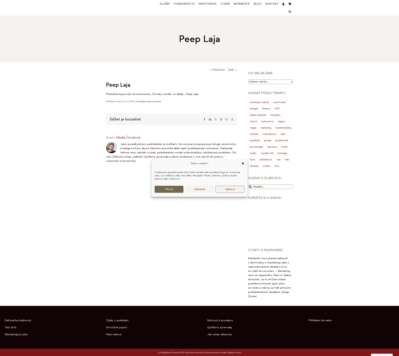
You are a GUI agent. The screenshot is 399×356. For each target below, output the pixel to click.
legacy (281, 121)
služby (253, 153)
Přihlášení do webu (320, 320)
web (287, 159)
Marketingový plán (16, 334)
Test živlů (10, 327)
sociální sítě (267, 153)
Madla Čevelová (116, 101)
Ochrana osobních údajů (215, 352)
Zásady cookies (234, 352)
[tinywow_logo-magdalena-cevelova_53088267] (121, 4)
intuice (253, 121)
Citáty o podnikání (117, 320)
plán (283, 134)
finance (266, 108)
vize (278, 159)
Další (231, 70)
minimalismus (270, 134)
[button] (242, 163)
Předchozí (218, 70)
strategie (282, 153)
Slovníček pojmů (116, 327)
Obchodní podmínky (194, 352)
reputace (272, 146)
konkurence (267, 121)
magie (253, 127)
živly (276, 166)
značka (266, 166)
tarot (252, 159)
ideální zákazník (258, 115)
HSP (277, 108)
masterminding (283, 127)
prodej (267, 140)
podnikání (255, 140)
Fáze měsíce (114, 334)
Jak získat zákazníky (219, 334)
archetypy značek (259, 102)
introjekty (275, 115)
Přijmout (169, 189)
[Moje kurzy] (283, 4)
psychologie (256, 146)
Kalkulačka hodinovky (18, 320)
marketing (266, 127)
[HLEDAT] (290, 12)
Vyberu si (230, 189)
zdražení (254, 166)
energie (254, 108)
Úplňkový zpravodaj (219, 327)
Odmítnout (199, 189)
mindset (254, 134)
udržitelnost (265, 159)
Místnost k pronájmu (220, 320)
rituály (284, 146)
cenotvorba (279, 102)
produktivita (281, 140)
